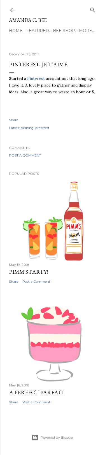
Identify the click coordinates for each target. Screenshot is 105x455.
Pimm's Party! (28, 271)
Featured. (38, 30)
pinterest (42, 128)
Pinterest (35, 78)
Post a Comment (25, 155)
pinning (27, 128)
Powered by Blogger (57, 437)
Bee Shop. (64, 30)
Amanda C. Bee (28, 20)
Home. (16, 30)
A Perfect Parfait (36, 392)
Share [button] (13, 120)
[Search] (92, 8)
